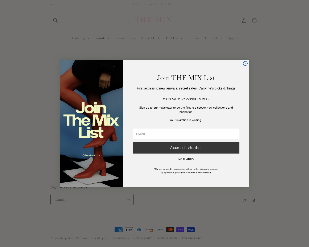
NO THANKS (186, 159)
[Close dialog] (245, 63)
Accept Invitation (186, 148)
